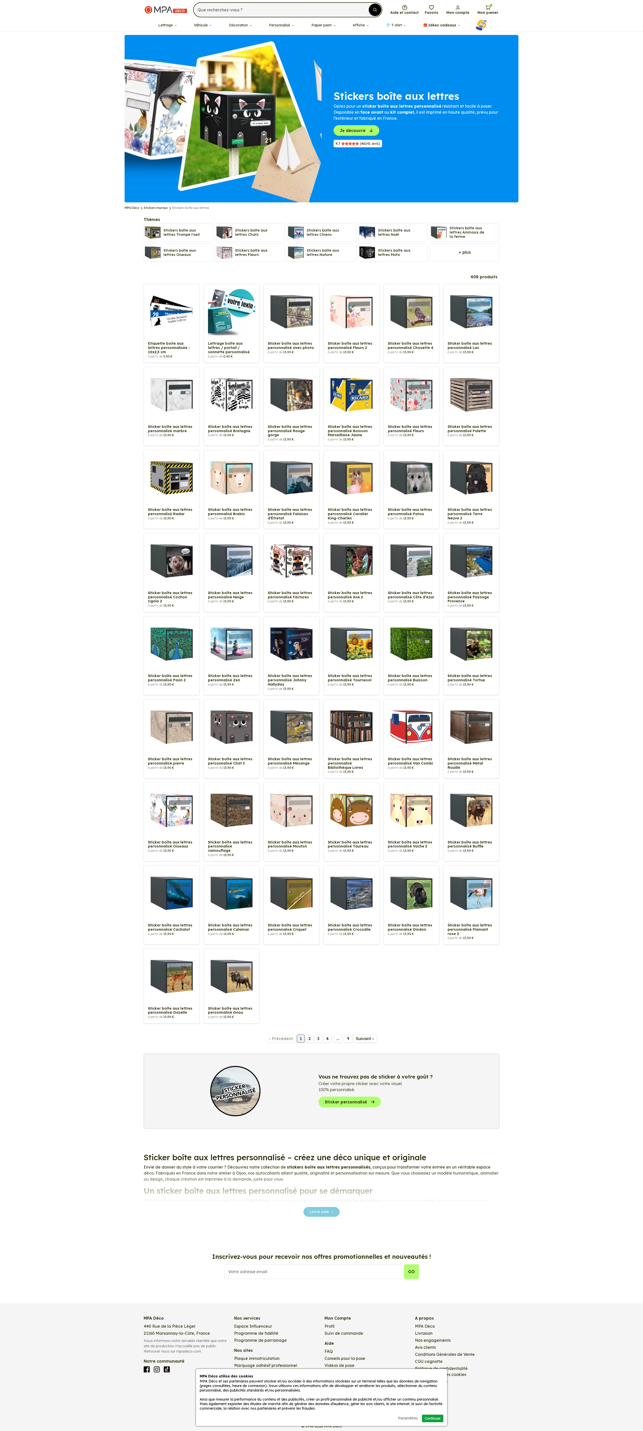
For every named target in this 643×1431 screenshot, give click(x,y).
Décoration (239, 25)
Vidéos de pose (339, 1365)
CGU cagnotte (429, 1361)
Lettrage (166, 25)
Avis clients (425, 1347)
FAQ (329, 1351)
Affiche (359, 25)
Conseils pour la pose (345, 1358)
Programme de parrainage (260, 1340)
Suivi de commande (344, 1333)
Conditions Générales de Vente (445, 1354)
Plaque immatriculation (257, 1358)
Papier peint (322, 25)
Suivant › (365, 1038)
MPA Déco (425, 1326)
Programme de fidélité (256, 1333)
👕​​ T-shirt (394, 25)
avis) (358, 143)
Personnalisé (280, 25)
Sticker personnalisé (346, 1101)
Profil (330, 1326)
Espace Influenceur (253, 1326)
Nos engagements (433, 1340)
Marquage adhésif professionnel (265, 1365)
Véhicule (201, 25)
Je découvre (352, 130)
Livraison (424, 1333)
